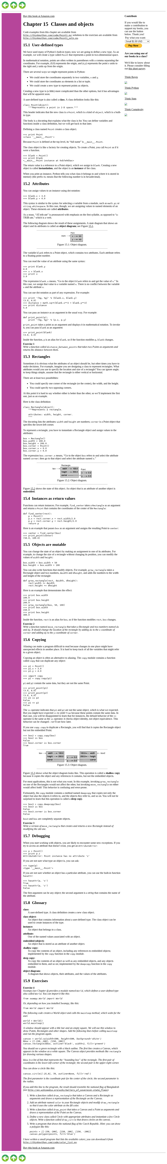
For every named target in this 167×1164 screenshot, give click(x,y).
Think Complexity (134, 109)
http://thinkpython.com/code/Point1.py (47, 35)
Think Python (132, 87)
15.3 (32, 773)
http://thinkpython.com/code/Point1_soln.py (50, 38)
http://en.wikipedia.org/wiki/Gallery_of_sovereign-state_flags (67, 1090)
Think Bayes (131, 77)
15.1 (91, 226)
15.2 (32, 488)
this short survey (137, 68)
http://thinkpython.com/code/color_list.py (50, 1142)
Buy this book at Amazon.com (38, 16)
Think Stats (130, 98)
